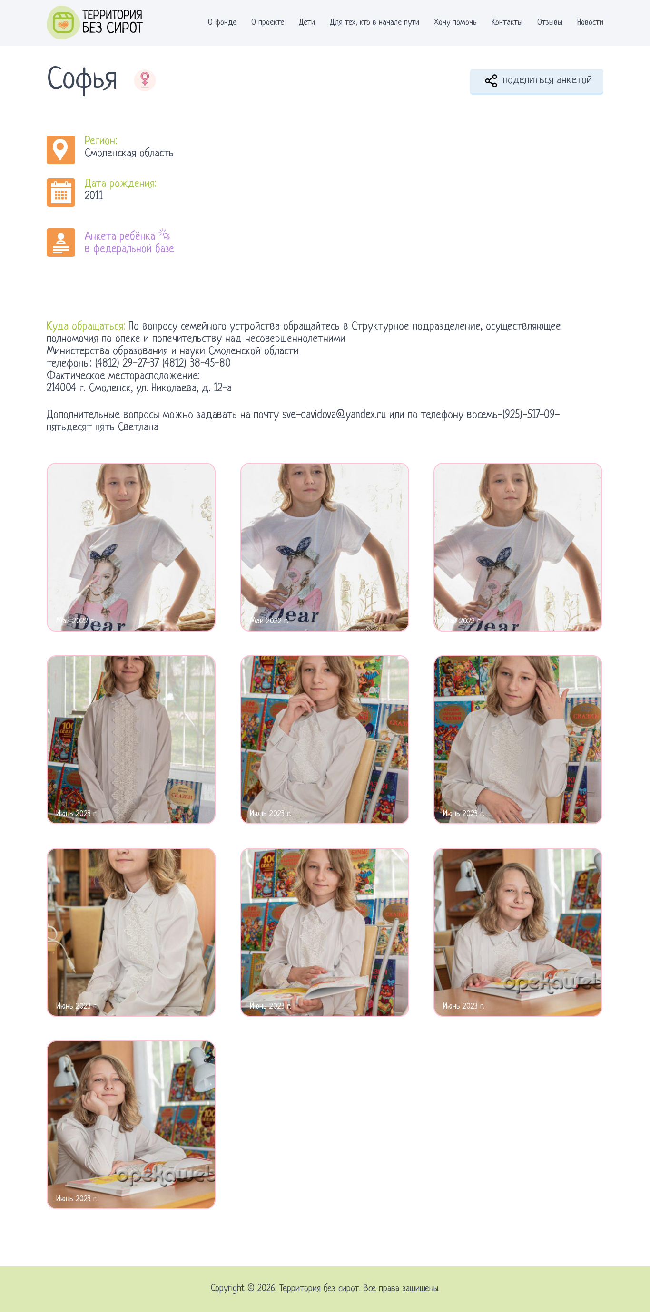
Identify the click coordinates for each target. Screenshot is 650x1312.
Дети (307, 22)
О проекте (267, 22)
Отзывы (549, 22)
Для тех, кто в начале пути (374, 22)
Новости (590, 22)
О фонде (222, 22)
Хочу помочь (455, 22)
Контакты (507, 22)
